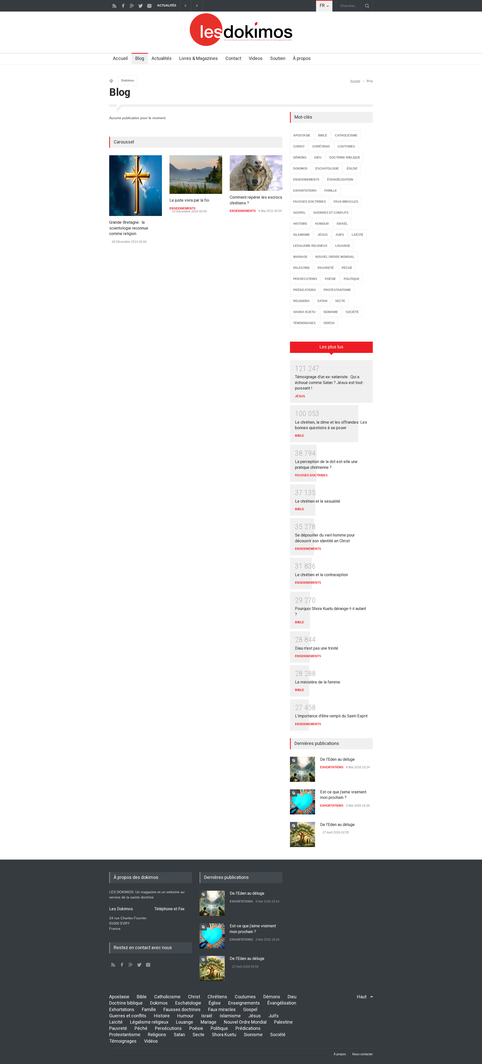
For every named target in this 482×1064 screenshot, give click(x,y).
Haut (362, 996)
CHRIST (299, 146)
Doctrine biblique (126, 1003)
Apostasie (119, 996)
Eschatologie (188, 1003)
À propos (302, 58)
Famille (149, 1009)
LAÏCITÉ (357, 235)
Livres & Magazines (198, 58)
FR (322, 5)
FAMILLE (330, 190)
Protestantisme (124, 1034)
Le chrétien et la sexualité (317, 501)
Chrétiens (217, 996)
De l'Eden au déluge (337, 824)
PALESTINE (301, 268)
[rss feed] (114, 6)
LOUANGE (342, 246)
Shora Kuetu (224, 1034)
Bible (142, 996)
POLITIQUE (351, 279)
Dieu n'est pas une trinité (316, 648)
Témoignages (123, 1041)
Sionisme (253, 1034)
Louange (184, 1022)
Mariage (208, 1022)
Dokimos (127, 80)
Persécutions (168, 1028)
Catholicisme (167, 996)
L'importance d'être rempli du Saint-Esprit (331, 716)
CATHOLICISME (346, 135)
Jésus (254, 1015)
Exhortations (121, 1009)
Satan (179, 1034)
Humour (185, 1015)
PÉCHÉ (347, 268)
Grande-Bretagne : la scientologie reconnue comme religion (128, 228)
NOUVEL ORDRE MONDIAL (334, 257)
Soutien (277, 58)
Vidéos (151, 1041)
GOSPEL (299, 212)
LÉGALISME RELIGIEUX (310, 246)
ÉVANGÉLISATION (340, 179)
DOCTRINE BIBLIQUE (344, 157)
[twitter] (140, 6)
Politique (219, 1028)
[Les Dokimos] (241, 45)
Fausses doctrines (182, 1009)
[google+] (132, 6)
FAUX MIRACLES (346, 201)
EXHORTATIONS (305, 190)
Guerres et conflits (127, 1015)
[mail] (149, 6)
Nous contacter (362, 1054)
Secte (198, 1034)
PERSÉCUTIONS (305, 279)
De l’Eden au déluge (337, 759)
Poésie (196, 1028)
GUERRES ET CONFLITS (330, 212)
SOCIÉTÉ (352, 312)
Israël (206, 1015)
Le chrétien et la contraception (321, 574)
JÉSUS (323, 235)
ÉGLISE (352, 168)
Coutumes (245, 996)
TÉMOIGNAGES (304, 323)
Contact (233, 58)
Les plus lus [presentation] (331, 346)
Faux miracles (222, 1009)
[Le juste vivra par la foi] (195, 174)
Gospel (250, 1009)
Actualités (162, 58)
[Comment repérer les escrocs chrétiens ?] (256, 173)
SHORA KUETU (304, 312)
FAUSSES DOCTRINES (309, 201)
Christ (194, 996)
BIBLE (322, 135)
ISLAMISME (301, 235)
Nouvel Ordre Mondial (245, 1022)
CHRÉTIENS (321, 146)
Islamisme (230, 1015)
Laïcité (116, 1022)
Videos (256, 58)
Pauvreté (118, 1028)
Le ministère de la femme (317, 682)
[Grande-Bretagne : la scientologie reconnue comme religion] (135, 185)
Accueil (120, 58)
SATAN (322, 301)
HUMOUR (322, 223)
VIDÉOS (329, 323)
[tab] (331, 349)
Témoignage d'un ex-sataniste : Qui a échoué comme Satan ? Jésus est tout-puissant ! (329, 382)
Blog (139, 58)
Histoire (162, 1015)
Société (277, 1034)
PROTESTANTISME (337, 290)
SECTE (340, 301)
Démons (271, 996)
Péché (141, 1028)
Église (215, 1003)
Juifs (273, 1015)
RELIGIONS (301, 301)
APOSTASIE (301, 135)
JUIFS (339, 235)
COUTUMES (346, 146)
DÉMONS (300, 157)
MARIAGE (300, 257)
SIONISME (330, 312)
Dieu (292, 996)
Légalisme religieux (149, 1022)
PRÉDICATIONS (304, 290)
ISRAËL (342, 223)
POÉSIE (330, 279)
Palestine (283, 1022)
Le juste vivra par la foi (189, 200)
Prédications (248, 1028)
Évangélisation (281, 1003)
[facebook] (123, 6)
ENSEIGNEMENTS (182, 208)
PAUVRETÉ (326, 268)
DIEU (318, 157)
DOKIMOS (300, 168)
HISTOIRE (300, 223)
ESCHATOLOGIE (327, 168)
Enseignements (244, 1003)
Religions (157, 1034)
